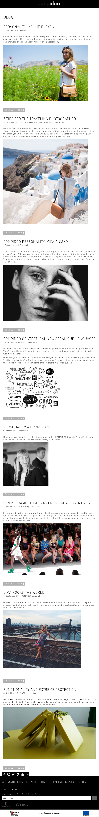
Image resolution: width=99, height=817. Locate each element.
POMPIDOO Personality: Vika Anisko (35, 242)
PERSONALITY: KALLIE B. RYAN (28, 27)
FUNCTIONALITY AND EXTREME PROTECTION (39, 690)
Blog (8, 18)
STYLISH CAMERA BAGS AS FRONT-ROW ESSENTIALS (46, 503)
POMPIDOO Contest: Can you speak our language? (49, 339)
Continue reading (14, 110)
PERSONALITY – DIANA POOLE (27, 427)
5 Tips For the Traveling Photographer (39, 119)
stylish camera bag (14, 360)
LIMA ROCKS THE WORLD (24, 592)
